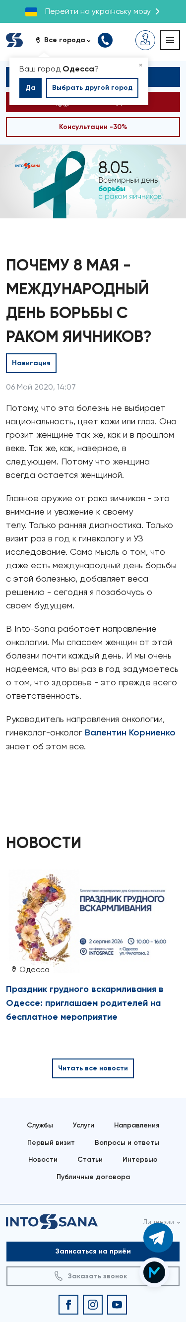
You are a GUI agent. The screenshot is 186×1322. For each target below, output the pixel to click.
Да (30, 87)
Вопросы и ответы (127, 1142)
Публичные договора (93, 1177)
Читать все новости (93, 1068)
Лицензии (158, 1222)
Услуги (83, 1125)
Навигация (31, 363)
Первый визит (51, 1142)
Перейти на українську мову (98, 11)
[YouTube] (117, 1305)
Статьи (90, 1159)
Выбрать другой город (92, 87)
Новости (43, 1159)
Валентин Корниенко (130, 732)
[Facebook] (68, 1305)
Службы (40, 1125)
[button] (66, 40)
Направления (136, 1125)
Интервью (140, 1159)
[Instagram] (93, 1305)
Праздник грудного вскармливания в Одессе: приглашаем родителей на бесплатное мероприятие (85, 1003)
